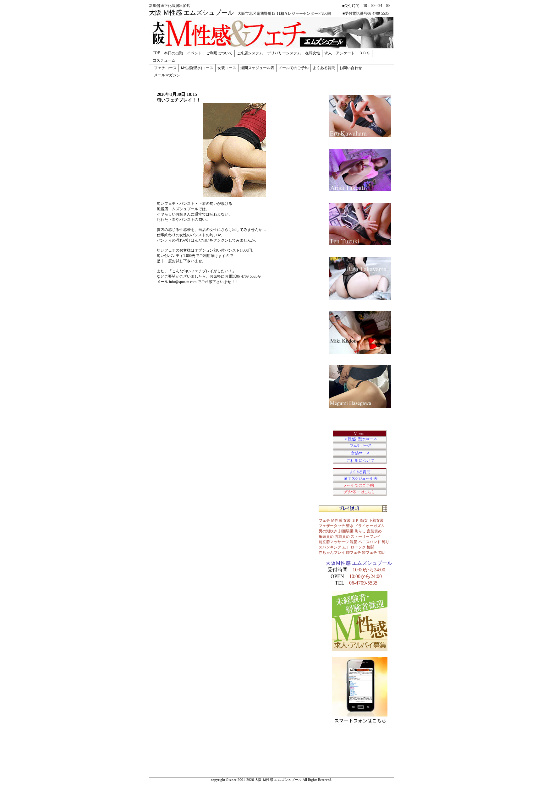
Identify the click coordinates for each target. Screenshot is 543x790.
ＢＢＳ (364, 53)
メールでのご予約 (293, 68)
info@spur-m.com (182, 282)
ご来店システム (250, 53)
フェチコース (165, 68)
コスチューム (164, 60)
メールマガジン (167, 75)
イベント (194, 53)
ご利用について (219, 53)
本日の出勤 (173, 53)
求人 (328, 53)
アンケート (345, 53)
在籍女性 (312, 53)
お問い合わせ (350, 68)
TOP (156, 53)
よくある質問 (324, 68)
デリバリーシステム (284, 53)
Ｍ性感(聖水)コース (197, 68)
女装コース (226, 68)
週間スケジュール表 (257, 68)
